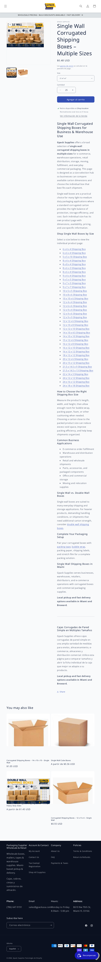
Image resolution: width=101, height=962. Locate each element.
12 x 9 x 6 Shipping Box (75, 313)
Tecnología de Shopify (33, 958)
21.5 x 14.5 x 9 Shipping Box (77, 366)
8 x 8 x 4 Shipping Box (74, 264)
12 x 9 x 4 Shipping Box (75, 309)
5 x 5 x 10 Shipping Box (75, 256)
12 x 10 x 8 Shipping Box (75, 325)
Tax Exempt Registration (34, 865)
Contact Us (34, 857)
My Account (34, 851)
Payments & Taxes (59, 863)
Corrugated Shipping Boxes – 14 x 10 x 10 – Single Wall (28, 761)
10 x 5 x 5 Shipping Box (75, 290)
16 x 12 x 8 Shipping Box (75, 343)
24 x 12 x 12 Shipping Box (76, 378)
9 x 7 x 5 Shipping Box (74, 283)
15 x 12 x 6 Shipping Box (75, 340)
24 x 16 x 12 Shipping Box (76, 381)
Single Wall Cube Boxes (61, 760)
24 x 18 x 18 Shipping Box (76, 385)
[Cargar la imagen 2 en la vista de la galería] (23, 73)
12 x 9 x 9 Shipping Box (75, 317)
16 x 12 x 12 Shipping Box (76, 351)
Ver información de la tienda (73, 116)
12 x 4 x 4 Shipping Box (75, 302)
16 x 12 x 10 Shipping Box (76, 347)
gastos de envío (66, 66)
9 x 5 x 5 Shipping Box (74, 279)
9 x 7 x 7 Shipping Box (74, 287)
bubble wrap (78, 546)
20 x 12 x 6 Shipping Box (75, 359)
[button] (5, 6)
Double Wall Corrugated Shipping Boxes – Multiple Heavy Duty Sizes (28, 804)
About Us (55, 851)
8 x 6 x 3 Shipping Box (74, 268)
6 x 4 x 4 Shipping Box (74, 249)
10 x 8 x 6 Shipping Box (75, 294)
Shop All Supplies (37, 872)
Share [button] (62, 691)
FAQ (53, 857)
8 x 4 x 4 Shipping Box (74, 260)
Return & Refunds (81, 857)
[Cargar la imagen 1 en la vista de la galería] (12, 73)
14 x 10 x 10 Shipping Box (76, 336)
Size (58, 73)
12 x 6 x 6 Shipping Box (75, 306)
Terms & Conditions (82, 851)
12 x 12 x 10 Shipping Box (76, 328)
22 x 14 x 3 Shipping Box (75, 374)
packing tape (64, 546)
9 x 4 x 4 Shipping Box (74, 275)
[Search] (81, 6)
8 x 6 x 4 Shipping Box (74, 271)
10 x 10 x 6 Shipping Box (75, 298)
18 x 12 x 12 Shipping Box (76, 355)
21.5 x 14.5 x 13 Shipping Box (78, 370)
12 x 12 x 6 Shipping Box (75, 321)
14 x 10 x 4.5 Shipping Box (76, 332)
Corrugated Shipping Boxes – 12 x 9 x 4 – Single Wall (71, 819)
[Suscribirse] (51, 925)
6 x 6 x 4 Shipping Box (74, 253)
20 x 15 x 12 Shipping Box (76, 362)
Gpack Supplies (19, 958)
